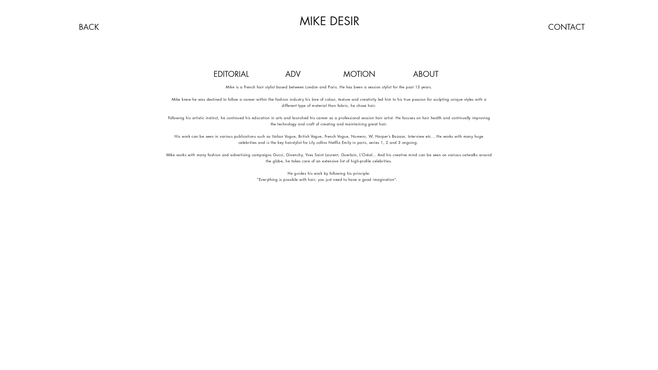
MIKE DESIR (329, 21)
